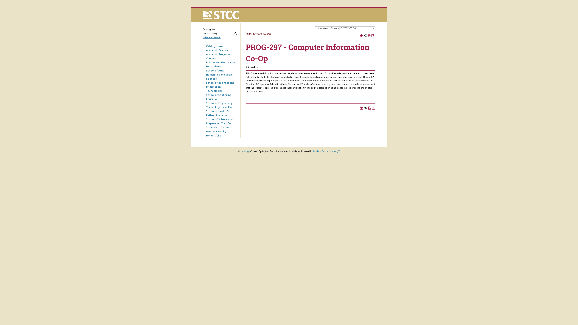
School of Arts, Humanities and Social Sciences (219, 74)
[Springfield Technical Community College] (221, 15)
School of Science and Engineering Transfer (219, 121)
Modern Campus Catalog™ (326, 151)
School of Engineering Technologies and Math (220, 105)
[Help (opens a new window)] (373, 35)
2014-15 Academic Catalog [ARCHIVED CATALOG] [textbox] (336, 28)
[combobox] (345, 28)
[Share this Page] (365, 35)
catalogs (245, 151)
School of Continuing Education (218, 97)
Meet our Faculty (216, 131)
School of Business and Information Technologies (220, 87)
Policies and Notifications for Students (221, 64)
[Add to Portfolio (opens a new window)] (361, 35)
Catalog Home (214, 46)
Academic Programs (218, 54)
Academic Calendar (217, 50)
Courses (211, 58)
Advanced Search (212, 38)
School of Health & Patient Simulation (217, 113)
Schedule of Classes (218, 127)
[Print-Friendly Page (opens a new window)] (369, 35)
